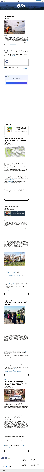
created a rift (14, 433)
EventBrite (15, 368)
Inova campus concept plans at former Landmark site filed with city (15, 140)
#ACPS (6, 445)
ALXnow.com (7, 18)
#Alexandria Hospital (8, 194)
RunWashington (32, 465)
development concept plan (23, 165)
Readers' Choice (24, 465)
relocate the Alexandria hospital (23, 160)
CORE (17, 331)
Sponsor (6, 208)
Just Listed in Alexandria (12, 207)
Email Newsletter (24, 460)
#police (22, 445)
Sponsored (6, 204)
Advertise (11, 1)
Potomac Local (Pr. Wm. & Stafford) (35, 464)
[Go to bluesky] (10, 466)
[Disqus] (16, 96)
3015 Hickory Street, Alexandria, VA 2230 (11, 271)
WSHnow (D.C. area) (33, 466)
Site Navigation (24, 466)
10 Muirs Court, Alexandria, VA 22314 (11, 272)
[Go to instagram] (5, 466)
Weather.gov (13, 55)
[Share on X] (24, 68)
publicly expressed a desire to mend (13, 434)
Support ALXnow (30, 1)
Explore (19, 1)
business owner (17, 330)
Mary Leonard (10, 330)
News (5, 14)
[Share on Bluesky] (26, 68)
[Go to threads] (8, 466)
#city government (16, 445)
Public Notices (24, 1)
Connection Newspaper (13, 44)
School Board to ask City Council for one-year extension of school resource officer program (15, 383)
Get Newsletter (39, 1)
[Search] (42, 1)
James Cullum (7, 386)
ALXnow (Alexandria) (33, 459)
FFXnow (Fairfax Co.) (33, 460)
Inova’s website (12, 179)
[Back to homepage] (3, 1)
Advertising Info (24, 459)
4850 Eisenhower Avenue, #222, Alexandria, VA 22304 (13, 275)
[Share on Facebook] (22, 68)
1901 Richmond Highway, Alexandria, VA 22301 (12, 269)
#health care (20, 194)
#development (14, 194)
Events (15, 1)
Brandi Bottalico (7, 143)
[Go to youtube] (7, 466)
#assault (6, 67)
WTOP (27, 40)
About (7, 1)
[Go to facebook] (3, 466)
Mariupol (26, 351)
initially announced (10, 181)
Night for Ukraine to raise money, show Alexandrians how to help (15, 301)
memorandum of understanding (21, 418)
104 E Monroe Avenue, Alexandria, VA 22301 (10, 249)
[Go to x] (1, 466)
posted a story (8, 351)
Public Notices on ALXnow (25, 464)
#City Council (10, 445)
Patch (17, 52)
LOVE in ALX (6, 330)
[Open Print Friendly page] (28, 68)
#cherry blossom (11, 67)
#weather (17, 67)
